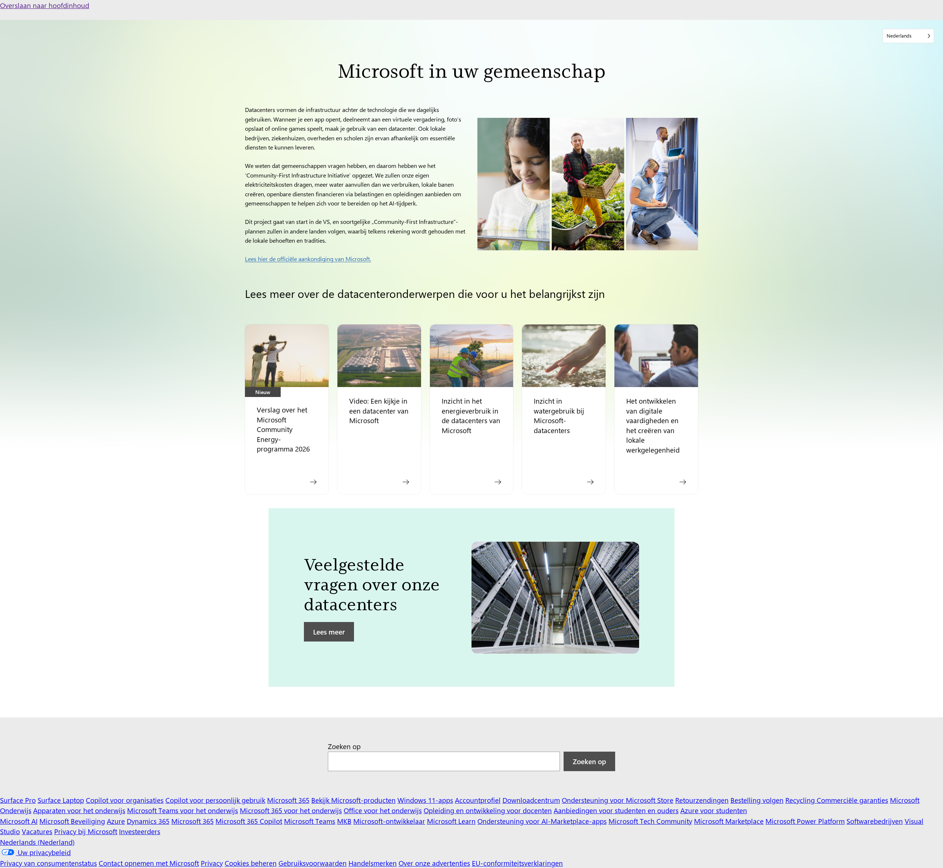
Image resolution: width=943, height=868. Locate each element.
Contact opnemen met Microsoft (149, 863)
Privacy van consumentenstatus (48, 863)
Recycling (801, 800)
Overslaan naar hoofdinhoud (44, 5)
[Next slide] (662, 601)
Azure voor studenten (713, 810)
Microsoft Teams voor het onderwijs (182, 810)
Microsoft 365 (288, 800)
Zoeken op (344, 746)
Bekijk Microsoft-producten (353, 800)
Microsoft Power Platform (805, 821)
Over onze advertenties (434, 863)
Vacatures (37, 831)
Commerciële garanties (852, 800)
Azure (116, 821)
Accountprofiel (478, 800)
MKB (344, 821)
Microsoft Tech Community (650, 821)
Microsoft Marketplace (729, 821)
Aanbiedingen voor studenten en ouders (616, 810)
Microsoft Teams (309, 821)
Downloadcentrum (531, 800)
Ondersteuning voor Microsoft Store (617, 800)
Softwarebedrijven (874, 821)
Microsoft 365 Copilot (248, 821)
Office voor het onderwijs (383, 810)
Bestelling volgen (757, 800)
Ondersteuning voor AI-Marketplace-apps (542, 821)
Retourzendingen (702, 800)
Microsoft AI (19, 821)
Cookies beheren (251, 863)
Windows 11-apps (425, 800)
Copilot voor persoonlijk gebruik (215, 800)
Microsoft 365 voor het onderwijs (291, 810)
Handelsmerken (372, 863)
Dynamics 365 (148, 821)
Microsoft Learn (451, 821)
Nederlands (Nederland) (37, 842)
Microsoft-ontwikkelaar (389, 821)
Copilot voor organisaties (125, 800)
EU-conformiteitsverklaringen (517, 863)
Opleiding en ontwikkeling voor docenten (488, 810)
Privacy (212, 863)
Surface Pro (18, 800)
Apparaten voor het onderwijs (79, 810)
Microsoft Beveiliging (72, 821)
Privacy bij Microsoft (85, 831)
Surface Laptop (61, 800)
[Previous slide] (281, 601)
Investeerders (139, 831)
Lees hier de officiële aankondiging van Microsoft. (308, 259)
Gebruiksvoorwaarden (312, 863)
